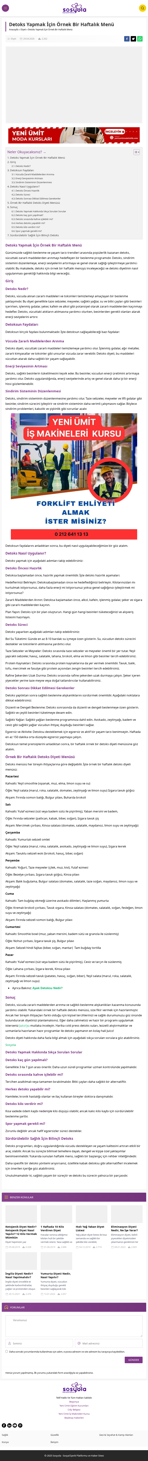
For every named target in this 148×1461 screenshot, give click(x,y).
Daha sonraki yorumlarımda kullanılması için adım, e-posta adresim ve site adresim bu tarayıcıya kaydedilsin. (67, 1351)
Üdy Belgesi (74, 1409)
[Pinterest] (20, 1425)
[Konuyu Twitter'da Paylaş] (133, 39)
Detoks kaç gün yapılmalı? (29, 215)
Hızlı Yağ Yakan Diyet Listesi (90, 1228)
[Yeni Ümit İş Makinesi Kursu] (74, 537)
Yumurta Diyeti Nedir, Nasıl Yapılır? (56, 1275)
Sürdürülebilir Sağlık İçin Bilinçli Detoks (34, 235)
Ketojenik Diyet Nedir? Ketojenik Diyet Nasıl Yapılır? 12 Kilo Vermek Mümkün (21, 1232)
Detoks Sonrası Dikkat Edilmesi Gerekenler (38, 198)
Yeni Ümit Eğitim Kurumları (74, 1405)
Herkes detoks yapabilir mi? (30, 223)
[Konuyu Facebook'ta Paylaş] (127, 39)
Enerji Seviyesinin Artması (29, 178)
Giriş (13, 162)
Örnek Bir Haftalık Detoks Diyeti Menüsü (35, 202)
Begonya (74, 1401)
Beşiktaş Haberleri (74, 1417)
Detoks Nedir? (23, 166)
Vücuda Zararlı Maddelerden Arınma (35, 174)
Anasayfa (13, 29)
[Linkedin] (9, 1425)
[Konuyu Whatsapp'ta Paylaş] (140, 39)
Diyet (23, 29)
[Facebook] (4, 1425)
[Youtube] (15, 1425)
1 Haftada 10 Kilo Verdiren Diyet (52, 1228)
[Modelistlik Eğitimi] (74, 141)
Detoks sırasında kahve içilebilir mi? (34, 219)
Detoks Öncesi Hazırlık (27, 190)
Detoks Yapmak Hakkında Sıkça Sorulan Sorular (41, 211)
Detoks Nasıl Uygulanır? (25, 186)
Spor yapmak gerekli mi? (29, 231)
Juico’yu (24, 1026)
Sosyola (10, 1045)
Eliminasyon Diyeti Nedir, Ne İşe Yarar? (124, 1228)
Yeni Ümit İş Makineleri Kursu (74, 1413)
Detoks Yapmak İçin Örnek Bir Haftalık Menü (37, 157)
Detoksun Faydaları (22, 170)
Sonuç (14, 207)
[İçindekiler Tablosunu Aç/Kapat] (135, 152)
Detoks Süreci (23, 194)
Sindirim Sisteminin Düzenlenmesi (34, 182)
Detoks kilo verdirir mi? (28, 227)
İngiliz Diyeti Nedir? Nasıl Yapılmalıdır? (19, 1275)
